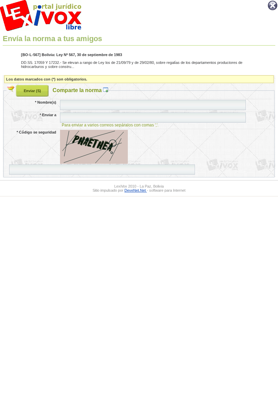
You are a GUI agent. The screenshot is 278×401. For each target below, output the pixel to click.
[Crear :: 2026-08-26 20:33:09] (11, 90)
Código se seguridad (36, 132)
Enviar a (48, 115)
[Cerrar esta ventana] (272, 9)
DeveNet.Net (135, 190)
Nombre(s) (45, 102)
